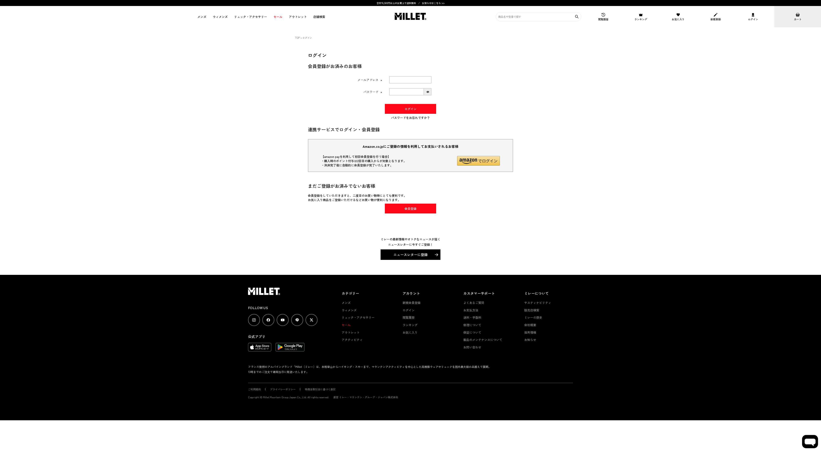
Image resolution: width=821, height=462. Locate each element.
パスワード (372, 92)
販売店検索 (531, 310)
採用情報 (530, 332)
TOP (297, 37)
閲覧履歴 (409, 317)
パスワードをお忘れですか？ (410, 118)
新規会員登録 (412, 303)
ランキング (410, 325)
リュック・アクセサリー (358, 317)
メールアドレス (369, 80)
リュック (250, 17)
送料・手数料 (472, 317)
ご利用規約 (254, 389)
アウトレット (298, 17)
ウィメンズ (220, 17)
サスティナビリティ (537, 303)
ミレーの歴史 (533, 317)
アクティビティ (352, 340)
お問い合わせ (472, 347)
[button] (478, 161)
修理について (472, 325)
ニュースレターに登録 (410, 254)
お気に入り (410, 332)
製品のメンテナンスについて (482, 340)
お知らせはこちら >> (433, 3)
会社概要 (530, 325)
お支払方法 (470, 310)
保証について (472, 332)
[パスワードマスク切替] (427, 91)
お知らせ (530, 340)
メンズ (201, 17)
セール (277, 17)
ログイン (409, 310)
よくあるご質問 (473, 303)
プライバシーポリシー (283, 389)
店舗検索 (319, 17)
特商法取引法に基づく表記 (320, 389)
